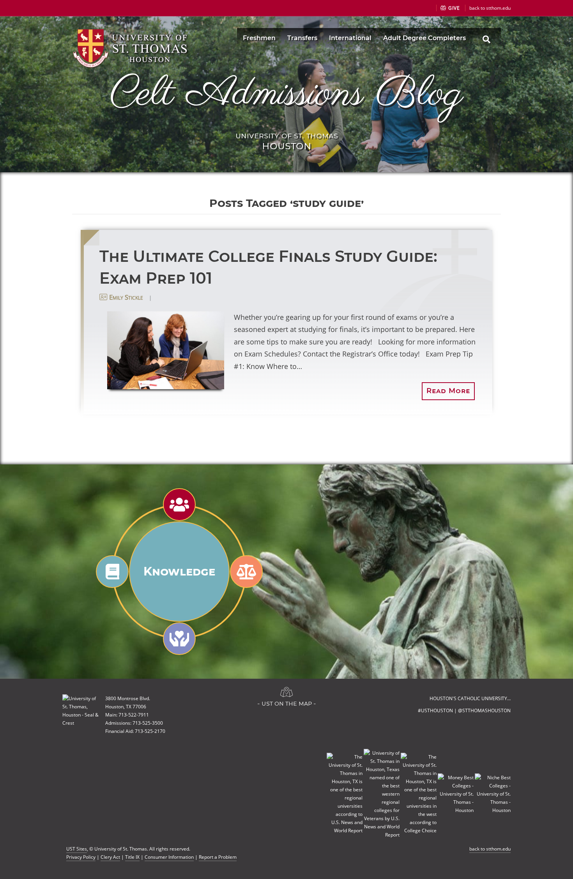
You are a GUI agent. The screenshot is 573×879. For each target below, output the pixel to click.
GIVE (453, 8)
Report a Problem (218, 857)
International (350, 38)
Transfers (302, 38)
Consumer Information (169, 857)
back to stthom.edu (490, 8)
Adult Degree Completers (424, 38)
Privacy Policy (81, 857)
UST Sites (76, 848)
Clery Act (110, 857)
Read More (448, 391)
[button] (165, 350)
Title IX (132, 857)
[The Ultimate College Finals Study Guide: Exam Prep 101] (159, 350)
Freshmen (259, 38)
